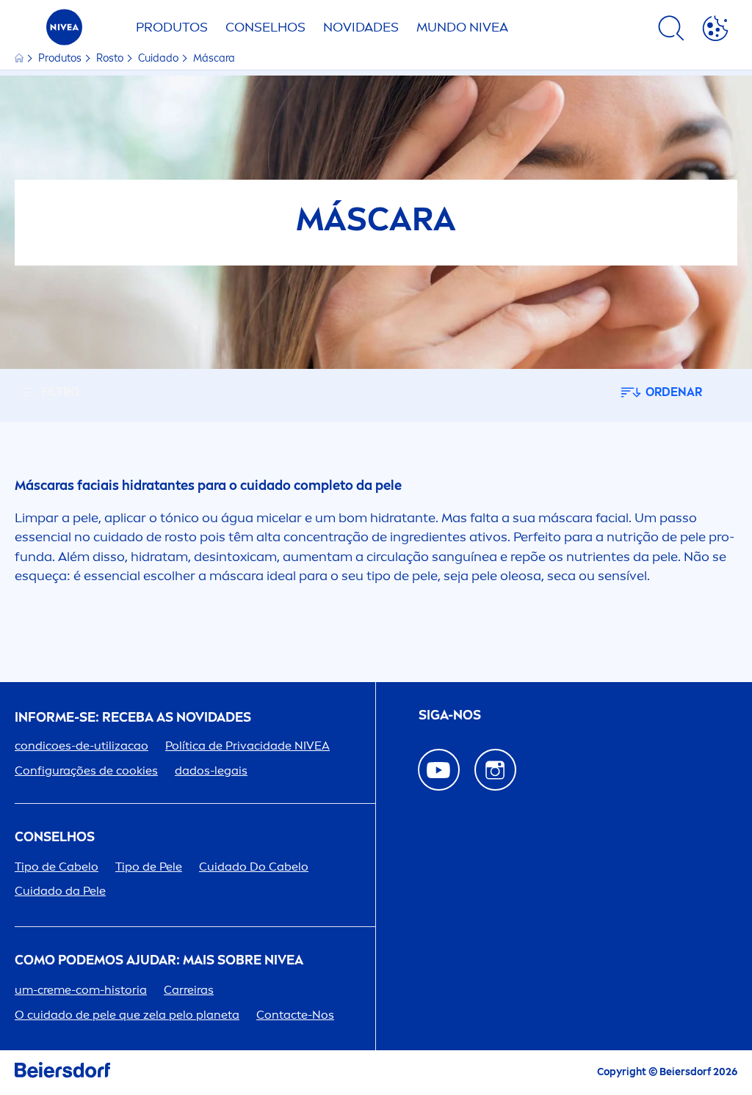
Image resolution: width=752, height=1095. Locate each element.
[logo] (64, 31)
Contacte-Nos (295, 1015)
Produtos (172, 27)
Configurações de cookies (86, 770)
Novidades (361, 27)
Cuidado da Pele (60, 891)
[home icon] (20, 58)
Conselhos (265, 27)
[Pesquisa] (671, 30)
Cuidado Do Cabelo (253, 867)
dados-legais (211, 770)
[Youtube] (439, 770)
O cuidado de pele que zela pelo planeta (127, 1015)
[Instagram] (495, 770)
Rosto (111, 58)
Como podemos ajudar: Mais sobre (159, 960)
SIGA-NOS (450, 715)
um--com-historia (81, 990)
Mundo (462, 27)
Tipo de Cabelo (56, 867)
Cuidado (159, 58)
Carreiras (189, 990)
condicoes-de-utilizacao (81, 745)
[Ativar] (715, 30)
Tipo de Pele (148, 867)
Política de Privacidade (247, 745)
